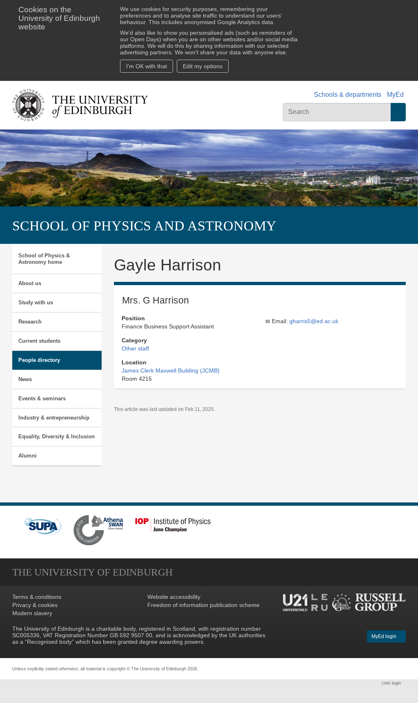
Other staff (135, 348)
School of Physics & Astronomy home (44, 258)
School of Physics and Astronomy (144, 225)
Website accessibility (173, 597)
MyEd (395, 94)
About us (29, 283)
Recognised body (49, 641)
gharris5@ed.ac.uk (313, 321)
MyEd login (384, 636)
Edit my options (202, 66)
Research (30, 322)
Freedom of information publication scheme (203, 605)
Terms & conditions (36, 597)
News (25, 379)
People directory (39, 360)
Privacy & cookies (35, 605)
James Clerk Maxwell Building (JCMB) (171, 370)
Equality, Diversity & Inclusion (56, 436)
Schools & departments (347, 94)
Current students (39, 341)
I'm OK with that (146, 66)
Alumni (27, 456)
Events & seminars (42, 398)
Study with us (35, 302)
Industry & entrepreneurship (53, 418)
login (392, 683)
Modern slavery (32, 613)
